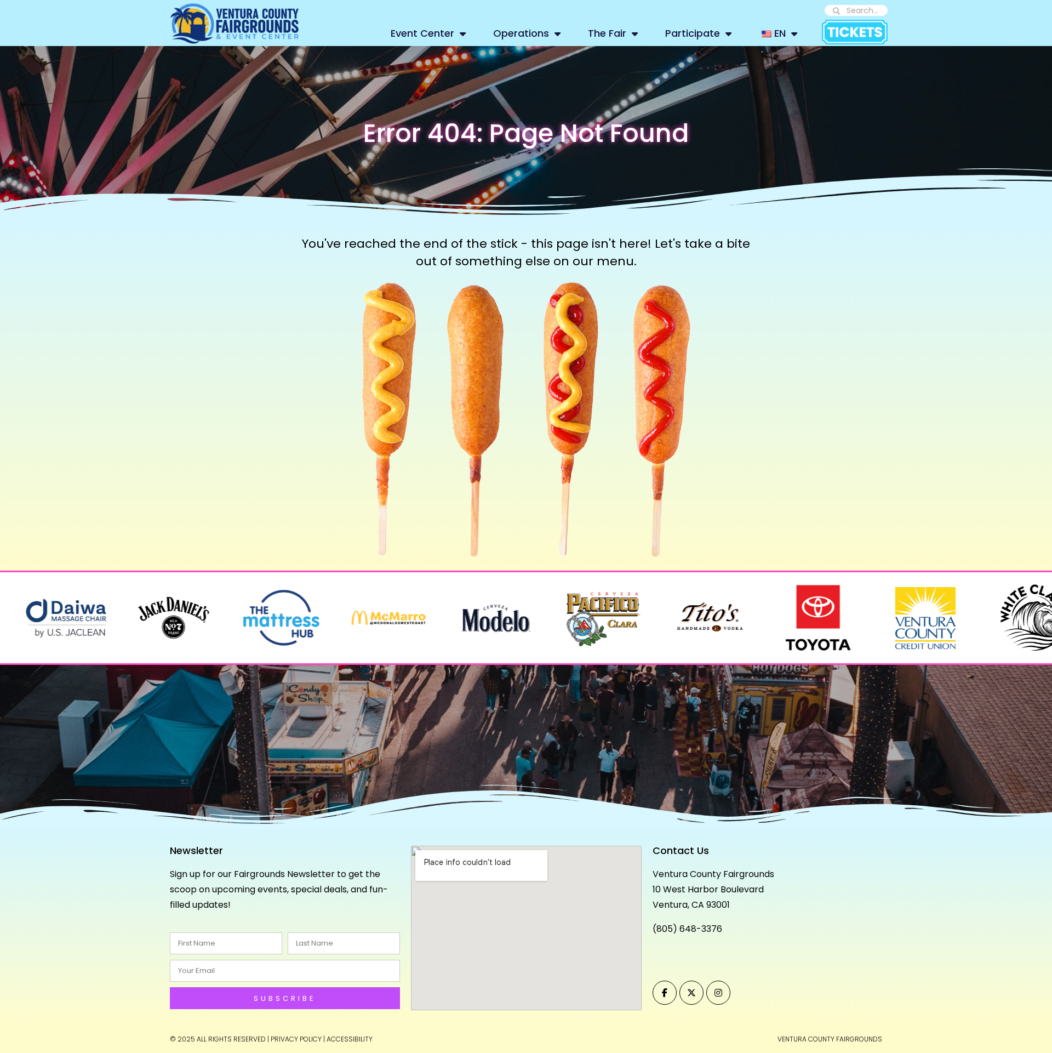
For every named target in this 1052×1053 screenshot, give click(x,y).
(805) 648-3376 (687, 929)
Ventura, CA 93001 (691, 904)
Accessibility (350, 1039)
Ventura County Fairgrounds (713, 874)
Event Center (422, 33)
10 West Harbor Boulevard (708, 889)
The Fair (607, 33)
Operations (521, 33)
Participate (692, 33)
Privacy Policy (296, 1039)
